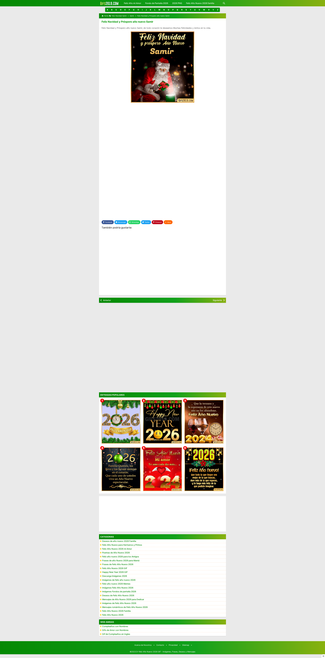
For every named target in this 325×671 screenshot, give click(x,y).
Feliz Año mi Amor (132, 3)
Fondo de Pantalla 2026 (156, 3)
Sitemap (185, 645)
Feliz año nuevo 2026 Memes (116, 584)
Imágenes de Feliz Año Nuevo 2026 (119, 603)
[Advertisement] (162, 123)
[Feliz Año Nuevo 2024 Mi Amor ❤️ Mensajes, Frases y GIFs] (162, 469)
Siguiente (217, 300)
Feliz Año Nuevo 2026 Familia (116, 611)
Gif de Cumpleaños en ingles (116, 634)
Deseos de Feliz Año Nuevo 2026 (118, 595)
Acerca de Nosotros (143, 645)
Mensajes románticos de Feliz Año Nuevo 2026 (125, 607)
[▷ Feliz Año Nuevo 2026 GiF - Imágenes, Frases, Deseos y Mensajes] (109, 3)
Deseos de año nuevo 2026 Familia (119, 541)
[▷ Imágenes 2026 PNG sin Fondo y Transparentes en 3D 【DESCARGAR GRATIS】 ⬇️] (121, 422)
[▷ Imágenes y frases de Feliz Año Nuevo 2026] (203, 469)
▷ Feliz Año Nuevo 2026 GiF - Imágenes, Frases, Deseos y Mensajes (165, 652)
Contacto (160, 645)
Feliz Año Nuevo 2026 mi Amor (117, 549)
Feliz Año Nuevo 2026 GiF (114, 568)
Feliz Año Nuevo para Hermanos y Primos (122, 545)
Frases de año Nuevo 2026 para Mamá (120, 560)
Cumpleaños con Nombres (115, 626)
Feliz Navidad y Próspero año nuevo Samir (127, 21)
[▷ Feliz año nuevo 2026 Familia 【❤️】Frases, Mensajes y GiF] (121, 469)
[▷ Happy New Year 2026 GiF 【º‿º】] (162, 422)
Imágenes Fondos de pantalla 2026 (119, 591)
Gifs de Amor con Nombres (115, 630)
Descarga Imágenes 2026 (114, 576)
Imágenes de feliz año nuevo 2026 (118, 580)
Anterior (107, 300)
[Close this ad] (323, 656)
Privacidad (173, 645)
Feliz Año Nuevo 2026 (112, 615)
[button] (107, 10)
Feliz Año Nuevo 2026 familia (200, 3)
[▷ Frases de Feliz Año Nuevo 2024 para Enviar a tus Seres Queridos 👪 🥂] (203, 422)
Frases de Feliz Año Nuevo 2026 (117, 564)
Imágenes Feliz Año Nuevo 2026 (117, 587)
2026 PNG (177, 3)
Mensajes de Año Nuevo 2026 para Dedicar (123, 599)
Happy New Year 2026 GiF (115, 572)
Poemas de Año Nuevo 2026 (116, 552)
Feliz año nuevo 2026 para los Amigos (120, 556)
